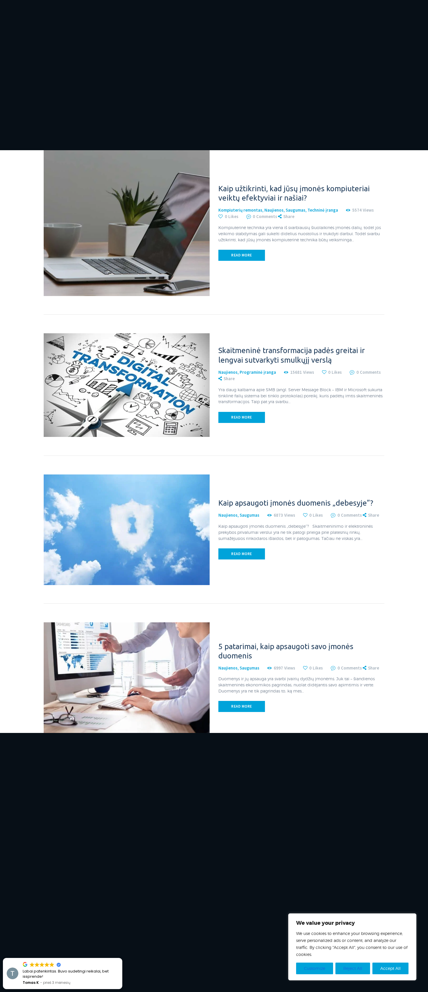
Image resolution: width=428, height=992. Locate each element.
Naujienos (274, 210)
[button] (122, 958)
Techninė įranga (322, 210)
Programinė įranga (258, 372)
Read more (241, 255)
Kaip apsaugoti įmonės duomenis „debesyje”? (295, 503)
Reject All (352, 968)
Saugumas (295, 210)
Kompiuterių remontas (240, 210)
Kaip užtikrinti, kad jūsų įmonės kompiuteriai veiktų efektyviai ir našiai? (294, 193)
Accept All (390, 968)
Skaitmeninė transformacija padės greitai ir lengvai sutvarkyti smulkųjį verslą (291, 355)
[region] (352, 946)
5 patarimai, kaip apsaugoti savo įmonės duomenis (285, 651)
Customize (314, 968)
